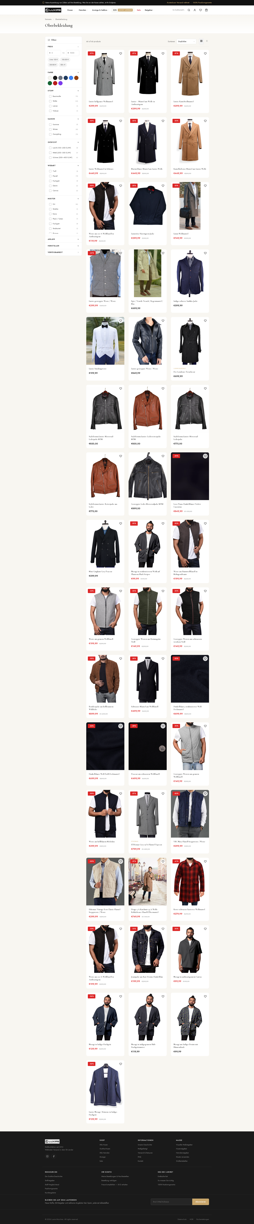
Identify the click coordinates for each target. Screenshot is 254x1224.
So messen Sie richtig (166, 1180)
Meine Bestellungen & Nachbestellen (115, 1176)
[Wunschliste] (200, 10)
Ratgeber (149, 10)
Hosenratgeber (181, 1148)
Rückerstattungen (202, 1219)
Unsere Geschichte (145, 1144)
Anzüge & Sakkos (99, 10)
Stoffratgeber (50, 1180)
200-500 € (52, 65)
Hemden (82, 10)
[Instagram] (47, 1156)
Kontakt (140, 1161)
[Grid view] (201, 41)
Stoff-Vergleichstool (52, 1184)
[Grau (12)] (60, 78)
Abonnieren (201, 1201)
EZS (122, 10)
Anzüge (102, 1157)
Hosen (70, 10)
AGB (191, 1219)
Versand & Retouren (145, 1153)
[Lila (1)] (60, 83)
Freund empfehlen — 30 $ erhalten (114, 1184)
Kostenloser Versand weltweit (178, 2)
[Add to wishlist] (120, 53)
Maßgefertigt (142, 1148)
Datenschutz (182, 1219)
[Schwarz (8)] (55, 78)
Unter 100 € (53, 59)
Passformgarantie (51, 1188)
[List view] (206, 41)
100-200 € (65, 59)
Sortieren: (171, 41)
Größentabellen (182, 1161)
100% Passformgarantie (202, 2)
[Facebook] (53, 1156)
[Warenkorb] (206, 10)
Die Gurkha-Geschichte (53, 1176)
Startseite (48, 19)
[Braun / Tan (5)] (76, 78)
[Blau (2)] (71, 78)
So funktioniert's (178, 10)
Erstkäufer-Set (163, 1176)
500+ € (62, 65)
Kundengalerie (50, 1192)
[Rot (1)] (55, 83)
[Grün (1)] (50, 83)
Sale (139, 10)
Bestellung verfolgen (109, 1180)
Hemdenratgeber (182, 1153)
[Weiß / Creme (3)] (50, 78)
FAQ (139, 1157)
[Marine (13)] (66, 78)
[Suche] (189, 10)
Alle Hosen (104, 1144)
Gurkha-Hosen (105, 1148)
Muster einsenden (182, 1157)
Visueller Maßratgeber (184, 1144)
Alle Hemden (105, 1153)
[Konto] (194, 10)
